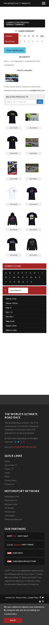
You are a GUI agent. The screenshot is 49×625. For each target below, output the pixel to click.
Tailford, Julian (11, 330)
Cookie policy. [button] (10, 613)
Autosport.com (11, 504)
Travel (7, 473)
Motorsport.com (12, 496)
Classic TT (9, 469)
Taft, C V (9, 312)
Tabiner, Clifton (11, 303)
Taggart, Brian (11, 325)
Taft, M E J (9, 316)
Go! (39, 101)
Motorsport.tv (11, 500)
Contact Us (9, 484)
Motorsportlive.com (13, 519)
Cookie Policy (33, 597)
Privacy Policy (10, 480)
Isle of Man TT (11, 465)
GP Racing (9, 508)
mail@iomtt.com (37, 90)
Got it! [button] (13, 620)
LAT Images (10, 516)
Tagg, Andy (10, 321)
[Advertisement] (24, 360)
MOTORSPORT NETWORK (23, 447)
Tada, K (8, 308)
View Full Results (15, 50)
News (7, 476)
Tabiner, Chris (10, 299)
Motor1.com (10, 512)
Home (7, 461)
